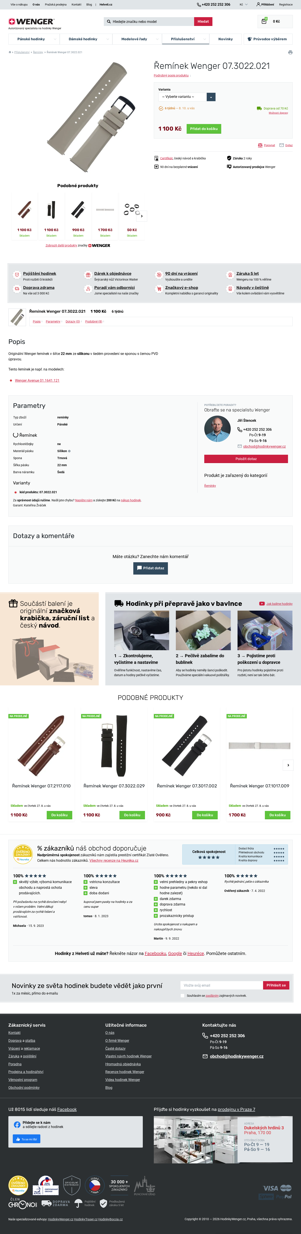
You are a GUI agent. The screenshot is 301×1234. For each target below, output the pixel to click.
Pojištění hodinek (39, 273)
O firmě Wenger (117, 1041)
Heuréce (196, 953)
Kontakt (76, 4)
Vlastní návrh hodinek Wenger (128, 1056)
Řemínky (38, 52)
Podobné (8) (94, 321)
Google (175, 953)
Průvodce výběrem (270, 39)
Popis (38, 321)
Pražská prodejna (56, 4)
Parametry (54, 321)
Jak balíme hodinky (279, 604)
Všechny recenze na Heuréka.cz (113, 860)
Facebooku (155, 953)
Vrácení (14, 1048)
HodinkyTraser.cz (86, 1219)
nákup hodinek (131, 500)
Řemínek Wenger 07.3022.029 (114, 786)
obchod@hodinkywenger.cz (264, 446)
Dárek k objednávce (112, 273)
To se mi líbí (29, 1139)
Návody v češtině (252, 287)
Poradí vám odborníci (114, 287)
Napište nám (84, 500)
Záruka (13, 1056)
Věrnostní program (22, 1080)
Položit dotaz (246, 459)
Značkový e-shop (181, 287)
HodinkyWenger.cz (60, 1219)
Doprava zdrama (38, 287)
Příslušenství (22, 52)
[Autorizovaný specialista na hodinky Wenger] (31, 21)
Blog (89, 4)
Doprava (15, 1041)
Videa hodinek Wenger (122, 1080)
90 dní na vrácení (181, 273)
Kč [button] (242, 4)
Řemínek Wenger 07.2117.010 (41, 786)
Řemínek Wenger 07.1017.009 (259, 786)
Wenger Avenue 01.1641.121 (37, 380)
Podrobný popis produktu (172, 75)
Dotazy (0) (74, 321)
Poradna (15, 1064)
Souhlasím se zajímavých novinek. (217, 995)
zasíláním (212, 995)
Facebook (67, 1109)
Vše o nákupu (19, 4)
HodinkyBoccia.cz (110, 1219)
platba (30, 1041)
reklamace (32, 1048)
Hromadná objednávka (123, 1064)
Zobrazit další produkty (61, 245)
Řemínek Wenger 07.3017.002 (187, 786)
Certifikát (166, 158)
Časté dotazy (115, 1048)
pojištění (29, 1056)
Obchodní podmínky (24, 1088)
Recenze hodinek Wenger (124, 1072)
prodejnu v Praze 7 (236, 1109)
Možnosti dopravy (278, 112)
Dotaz (289, 145)
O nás (109, 1033)
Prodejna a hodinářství (25, 1072)
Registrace (286, 4)
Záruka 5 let (247, 273)
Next (141, 216)
